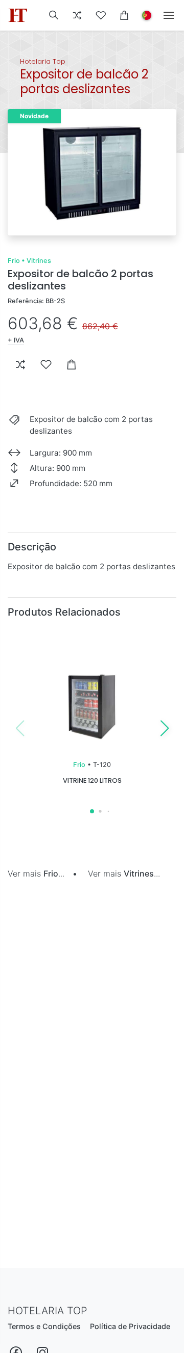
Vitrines (39, 260)
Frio (14, 260)
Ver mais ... (36, 873)
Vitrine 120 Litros (92, 780)
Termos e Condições (44, 1326)
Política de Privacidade (130, 1326)
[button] (53, 15)
